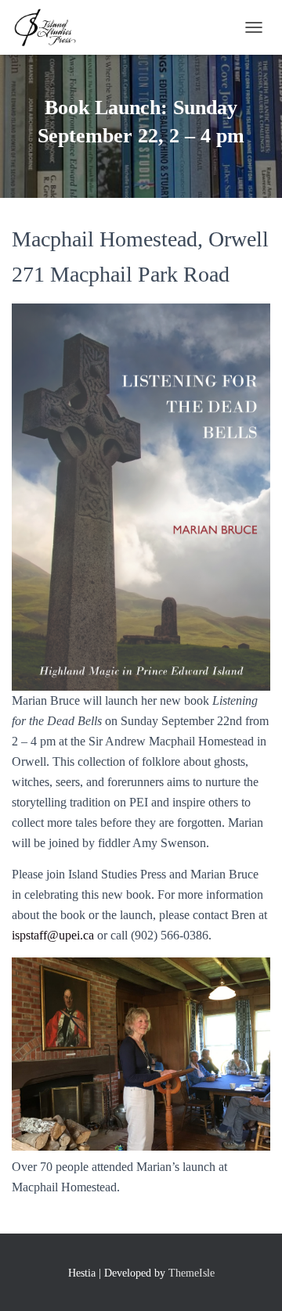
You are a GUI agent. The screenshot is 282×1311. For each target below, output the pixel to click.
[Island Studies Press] (50, 27)
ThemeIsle (191, 1273)
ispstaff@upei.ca (53, 935)
